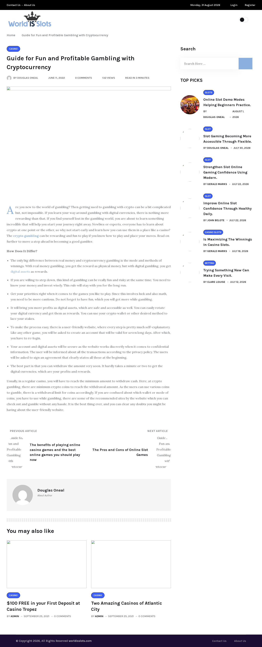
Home (12, 35)
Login (233, 5)
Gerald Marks (217, 184)
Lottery (85, 19)
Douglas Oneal (214, 117)
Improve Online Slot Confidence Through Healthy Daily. (227, 208)
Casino (181, 19)
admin (15, 616)
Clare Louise (216, 282)
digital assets (20, 271)
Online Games (112, 19)
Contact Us (14, 5)
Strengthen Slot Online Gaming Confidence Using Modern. (225, 172)
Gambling (159, 19)
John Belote (215, 220)
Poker (137, 19)
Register (249, 5)
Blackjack (204, 19)
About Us (29, 5)
